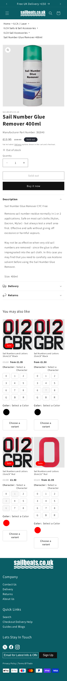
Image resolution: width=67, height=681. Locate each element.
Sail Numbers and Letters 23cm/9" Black (46, 355)
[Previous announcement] (7, 4)
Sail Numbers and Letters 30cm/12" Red (46, 472)
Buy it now (33, 186)
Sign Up (48, 655)
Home (7, 23)
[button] (7, 13)
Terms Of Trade (25, 663)
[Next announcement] (60, 4)
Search (7, 617)
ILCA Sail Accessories (16, 32)
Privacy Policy (9, 663)
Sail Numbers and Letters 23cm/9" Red (15, 472)
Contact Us (10, 584)
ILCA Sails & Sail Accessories (20, 28)
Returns (8, 594)
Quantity (7, 155)
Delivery (18, 144)
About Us (8, 599)
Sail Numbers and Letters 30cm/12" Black (15, 355)
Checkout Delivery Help (18, 622)
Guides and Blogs (14, 627)
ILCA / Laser (20, 23)
